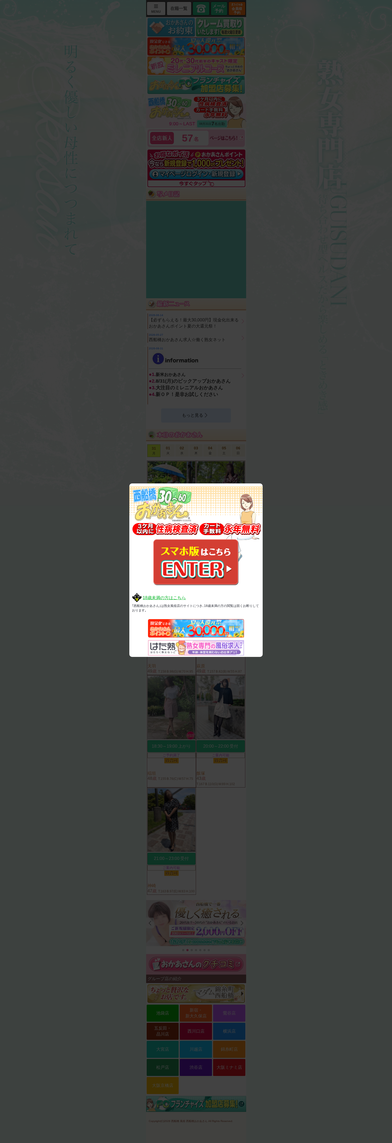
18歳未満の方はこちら (164, 597)
